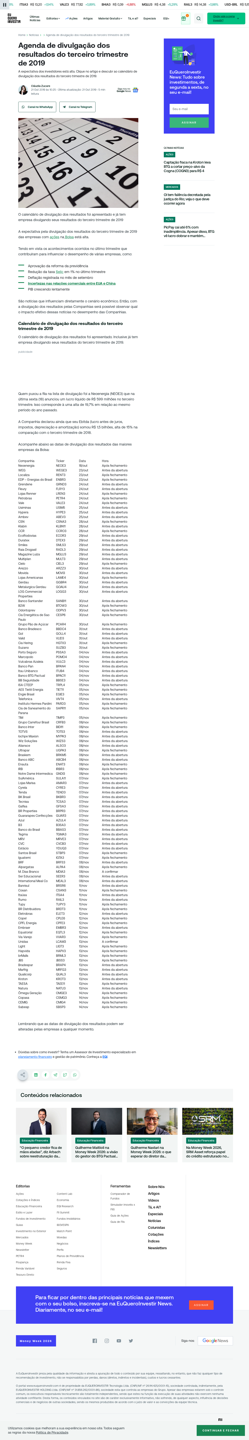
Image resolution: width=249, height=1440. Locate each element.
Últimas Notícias (35, 18)
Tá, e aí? (133, 18)
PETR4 (20, 1256)
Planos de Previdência (70, 1256)
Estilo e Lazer (24, 1212)
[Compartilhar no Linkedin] (36, 1075)
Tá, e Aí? (154, 1207)
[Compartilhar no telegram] (55, 1075)
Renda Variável (25, 1268)
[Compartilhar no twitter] (65, 1075)
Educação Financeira (29, 1206)
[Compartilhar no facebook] (45, 1075)
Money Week (24, 1243)
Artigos (88, 18)
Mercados (22, 1237)
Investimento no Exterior (31, 1231)
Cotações (156, 1234)
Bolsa (69, 237)
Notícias (34, 35)
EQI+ (166, 18)
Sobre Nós (156, 1187)
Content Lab (64, 1193)
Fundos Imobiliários (68, 1218)
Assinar (189, 122)
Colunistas (156, 1228)
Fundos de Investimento (31, 1218)
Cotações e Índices (28, 1200)
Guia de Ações (119, 1215)
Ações (20, 1193)
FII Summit (63, 1212)
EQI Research (65, 1206)
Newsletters (157, 1248)
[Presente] (185, 18)
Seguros (62, 1268)
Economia (63, 1200)
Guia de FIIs (117, 1221)
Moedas (62, 1237)
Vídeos (153, 1200)
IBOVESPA (63, 1224)
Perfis (60, 1249)
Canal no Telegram (80, 107)
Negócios (62, 1243)
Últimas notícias (174, 148)
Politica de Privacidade (52, 1432)
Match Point (64, 1231)
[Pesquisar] (198, 18)
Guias (19, 1224)
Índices (154, 1241)
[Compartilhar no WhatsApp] (75, 1075)
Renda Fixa (63, 1262)
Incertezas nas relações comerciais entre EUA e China (72, 283)
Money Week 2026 (36, 1341)
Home (21, 35)
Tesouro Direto (25, 1274)
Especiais (150, 18)
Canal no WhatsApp (40, 107)
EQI (105, 1057)
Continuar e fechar (221, 1430)
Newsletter (22, 1249)
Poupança (22, 1262)
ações (54, 237)
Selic (59, 272)
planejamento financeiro (35, 1057)
